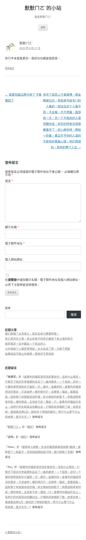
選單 (43, 27)
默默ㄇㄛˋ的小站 (43, 8)
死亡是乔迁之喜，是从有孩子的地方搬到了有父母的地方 (39, 338)
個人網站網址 (14, 259)
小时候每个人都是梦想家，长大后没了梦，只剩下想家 (37, 348)
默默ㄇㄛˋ (13, 426)
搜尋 (7, 308)
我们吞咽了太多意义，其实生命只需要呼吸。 (32, 333)
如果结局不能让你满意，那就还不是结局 (29, 353)
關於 (30, 426)
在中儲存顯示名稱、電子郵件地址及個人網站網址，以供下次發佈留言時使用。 (43, 282)
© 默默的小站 (12, 532)
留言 (9, 181)
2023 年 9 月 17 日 (29, 48)
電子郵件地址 (14, 243)
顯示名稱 (12, 227)
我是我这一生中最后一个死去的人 (25, 343)
